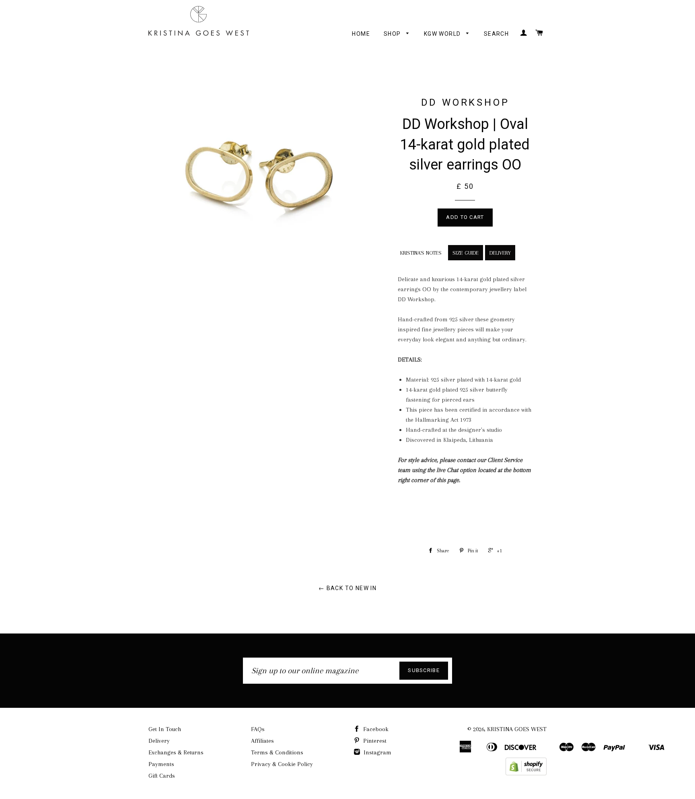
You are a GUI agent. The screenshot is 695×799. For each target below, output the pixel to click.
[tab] (420, 251)
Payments (161, 764)
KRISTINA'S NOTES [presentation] (421, 253)
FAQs (258, 729)
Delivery (159, 740)
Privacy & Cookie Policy (282, 764)
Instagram (376, 752)
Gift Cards (161, 775)
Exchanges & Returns (176, 752)
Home (361, 34)
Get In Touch (164, 729)
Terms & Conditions (277, 752)
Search (496, 34)
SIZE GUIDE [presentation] (465, 253)
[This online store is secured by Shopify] (526, 773)
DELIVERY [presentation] (500, 253)
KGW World (443, 34)
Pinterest (374, 740)
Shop (393, 34)
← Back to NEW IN (347, 588)
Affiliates (262, 740)
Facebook (375, 729)
